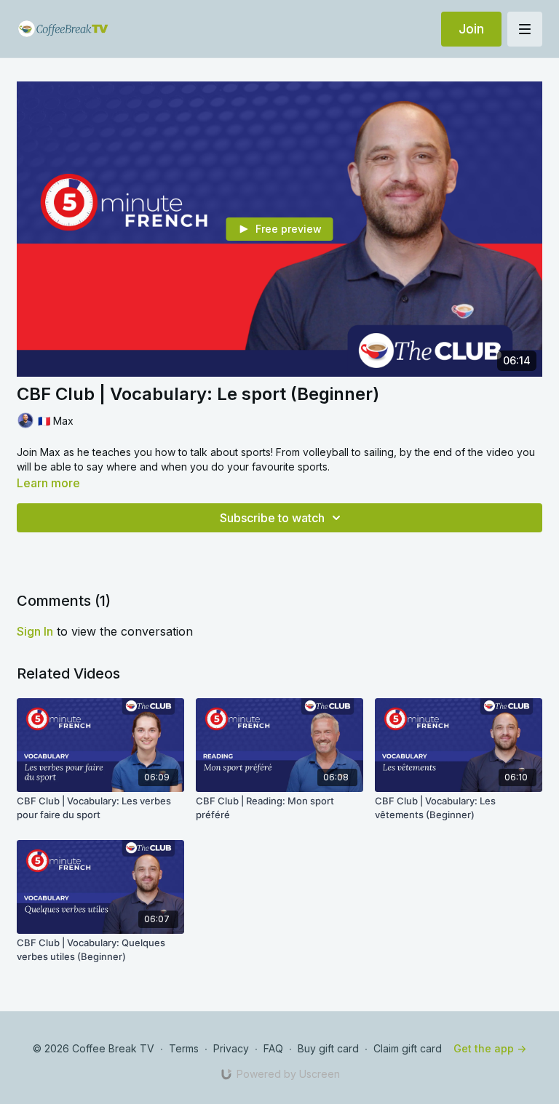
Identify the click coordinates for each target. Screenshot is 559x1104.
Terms (184, 1048)
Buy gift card (328, 1048)
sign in (35, 631)
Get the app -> (489, 1048)
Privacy (231, 1048)
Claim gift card (407, 1048)
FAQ (273, 1048)
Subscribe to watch (272, 518)
